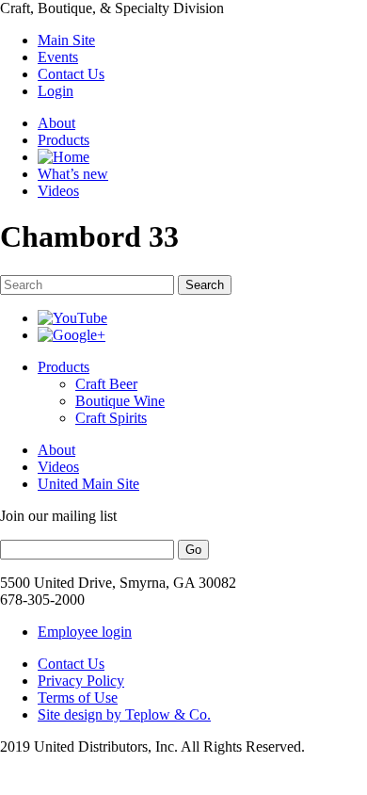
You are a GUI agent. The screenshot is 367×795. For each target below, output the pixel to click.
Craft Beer (106, 384)
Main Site (66, 40)
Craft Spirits (111, 418)
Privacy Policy (81, 681)
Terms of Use (78, 698)
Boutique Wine (120, 401)
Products (63, 140)
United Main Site (88, 484)
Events (58, 57)
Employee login (85, 632)
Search (204, 285)
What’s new (73, 174)
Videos (58, 191)
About (56, 123)
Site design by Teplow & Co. (124, 714)
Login (55, 91)
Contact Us (71, 74)
